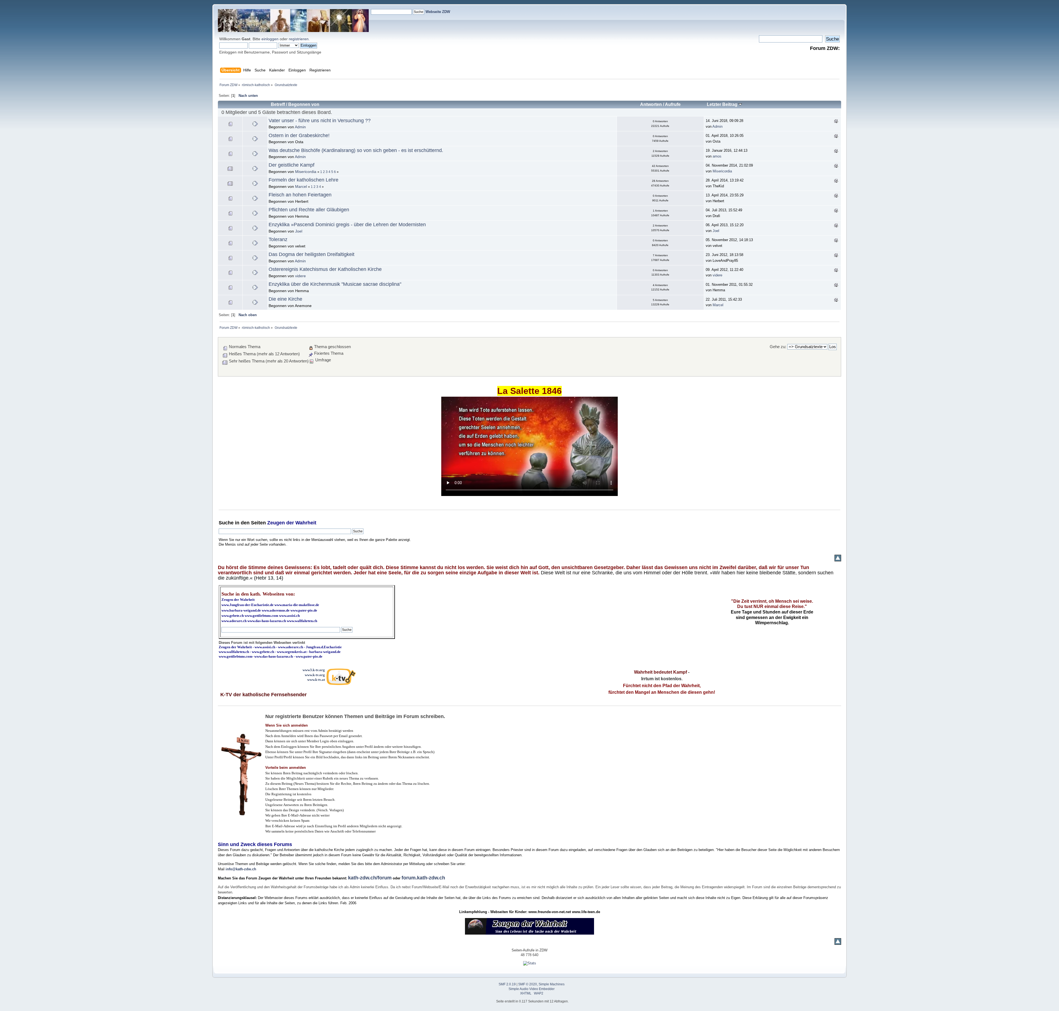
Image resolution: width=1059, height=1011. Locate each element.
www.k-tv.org (315, 675)
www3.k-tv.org (314, 670)
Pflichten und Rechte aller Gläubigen (309, 209)
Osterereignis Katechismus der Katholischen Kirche (325, 269)
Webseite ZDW (438, 12)
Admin (300, 127)
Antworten (651, 104)
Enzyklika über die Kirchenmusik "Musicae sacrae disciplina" (335, 284)
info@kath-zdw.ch (241, 869)
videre (300, 276)
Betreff (278, 104)
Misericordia (305, 171)
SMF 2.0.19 (507, 984)
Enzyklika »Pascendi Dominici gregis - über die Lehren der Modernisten (347, 224)
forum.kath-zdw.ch (423, 878)
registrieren (299, 39)
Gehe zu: (778, 346)
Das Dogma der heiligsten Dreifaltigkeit (311, 254)
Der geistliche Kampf (291, 165)
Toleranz (278, 239)
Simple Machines (552, 984)
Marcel (301, 186)
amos (717, 156)
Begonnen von (303, 104)
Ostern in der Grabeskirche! (299, 135)
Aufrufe (673, 104)
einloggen (270, 39)
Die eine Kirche (285, 299)
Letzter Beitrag (723, 104)
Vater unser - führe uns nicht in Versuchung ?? (320, 120)
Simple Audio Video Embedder (532, 989)
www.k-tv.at (316, 679)
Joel (298, 231)
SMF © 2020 (527, 984)
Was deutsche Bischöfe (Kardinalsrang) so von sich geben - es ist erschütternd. (356, 150)
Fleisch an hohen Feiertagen (300, 195)
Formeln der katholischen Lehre (303, 180)
